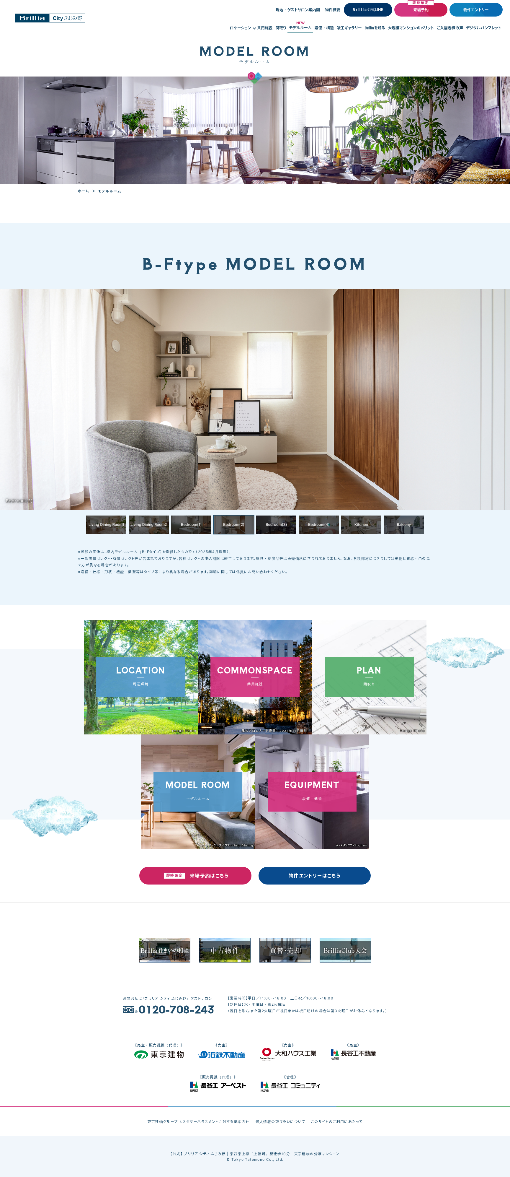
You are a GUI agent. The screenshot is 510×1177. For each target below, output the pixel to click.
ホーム (83, 191)
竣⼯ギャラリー (349, 27)
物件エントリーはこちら (315, 876)
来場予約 (421, 9)
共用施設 (264, 27)
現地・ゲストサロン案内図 (298, 9)
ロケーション (240, 27)
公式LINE (368, 9)
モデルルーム (300, 26)
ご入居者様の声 (450, 27)
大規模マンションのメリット (411, 27)
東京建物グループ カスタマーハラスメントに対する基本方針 (198, 1121)
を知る (375, 27)
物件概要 (332, 9)
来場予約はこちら (209, 876)
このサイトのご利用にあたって (337, 1121)
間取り (280, 27)
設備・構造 (324, 27)
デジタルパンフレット (483, 27)
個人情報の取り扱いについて (280, 1121)
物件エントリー (476, 9)
